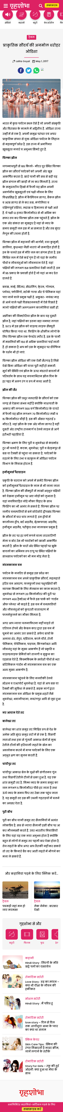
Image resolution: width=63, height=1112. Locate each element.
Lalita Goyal (23, 61)
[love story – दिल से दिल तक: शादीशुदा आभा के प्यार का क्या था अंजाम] (12, 1022)
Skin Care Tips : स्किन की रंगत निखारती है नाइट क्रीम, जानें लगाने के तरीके (42, 1048)
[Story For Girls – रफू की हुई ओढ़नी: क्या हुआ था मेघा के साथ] (12, 1065)
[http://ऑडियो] (7, 18)
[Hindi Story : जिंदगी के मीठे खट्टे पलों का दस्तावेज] (12, 962)
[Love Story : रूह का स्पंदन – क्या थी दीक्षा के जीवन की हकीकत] (12, 981)
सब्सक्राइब (51, 5)
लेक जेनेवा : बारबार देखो (46, 908)
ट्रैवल (31, 37)
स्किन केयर (32, 1040)
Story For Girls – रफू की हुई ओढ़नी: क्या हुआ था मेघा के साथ (42, 1069)
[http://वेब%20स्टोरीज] (49, 18)
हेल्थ (57, 942)
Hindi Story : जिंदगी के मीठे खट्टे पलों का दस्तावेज (41, 964)
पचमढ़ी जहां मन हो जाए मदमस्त (13, 908)
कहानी (29, 958)
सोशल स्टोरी (32, 999)
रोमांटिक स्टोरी (34, 977)
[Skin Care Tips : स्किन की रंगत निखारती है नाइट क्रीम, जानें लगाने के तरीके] (12, 1043)
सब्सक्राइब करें (32, 1109)
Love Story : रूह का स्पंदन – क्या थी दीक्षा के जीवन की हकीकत (42, 985)
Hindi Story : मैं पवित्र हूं (39, 1003)
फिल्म (27, 942)
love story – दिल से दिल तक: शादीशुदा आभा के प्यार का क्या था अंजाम (41, 1026)
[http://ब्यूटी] (35, 18)
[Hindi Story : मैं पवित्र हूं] (12, 1003)
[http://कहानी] (21, 18)
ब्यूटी (11, 942)
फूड (42, 942)
